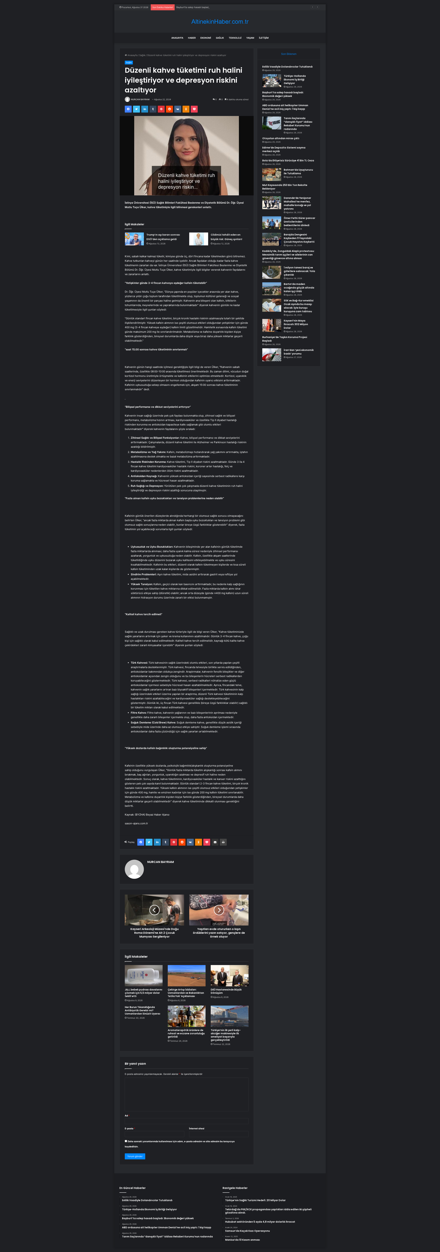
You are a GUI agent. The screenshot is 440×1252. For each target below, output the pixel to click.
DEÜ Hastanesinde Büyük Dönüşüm (226, 991)
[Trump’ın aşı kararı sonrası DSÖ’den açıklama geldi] (134, 238)
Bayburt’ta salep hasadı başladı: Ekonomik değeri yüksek (206, 7)
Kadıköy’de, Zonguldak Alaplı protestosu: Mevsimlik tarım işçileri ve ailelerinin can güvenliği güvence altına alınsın (288, 254)
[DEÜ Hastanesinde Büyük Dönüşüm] (230, 975)
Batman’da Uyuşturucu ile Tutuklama (298, 171)
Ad (127, 1115)
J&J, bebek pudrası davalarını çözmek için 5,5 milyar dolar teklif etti (143, 993)
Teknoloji (235, 37)
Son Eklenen (288, 54)
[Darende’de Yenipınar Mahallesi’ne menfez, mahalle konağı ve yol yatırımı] (271, 202)
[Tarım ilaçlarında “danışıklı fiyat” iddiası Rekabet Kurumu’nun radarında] (271, 123)
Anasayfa (177, 37)
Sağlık (220, 37)
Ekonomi (205, 37)
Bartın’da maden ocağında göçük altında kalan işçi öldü (299, 287)
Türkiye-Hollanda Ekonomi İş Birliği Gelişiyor (295, 79)
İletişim (264, 37)
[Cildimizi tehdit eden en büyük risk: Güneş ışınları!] (198, 238)
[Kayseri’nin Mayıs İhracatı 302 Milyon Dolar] (271, 325)
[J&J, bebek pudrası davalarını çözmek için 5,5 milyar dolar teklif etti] (144, 975)
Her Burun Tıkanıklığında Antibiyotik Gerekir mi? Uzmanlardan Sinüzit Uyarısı (142, 1010)
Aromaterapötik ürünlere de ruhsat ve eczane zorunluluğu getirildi (186, 1033)
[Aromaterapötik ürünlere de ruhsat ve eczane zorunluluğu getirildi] (187, 1016)
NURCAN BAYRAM (140, 99)
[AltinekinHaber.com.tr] (220, 21)
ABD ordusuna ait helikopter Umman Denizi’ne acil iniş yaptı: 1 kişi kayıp (285, 107)
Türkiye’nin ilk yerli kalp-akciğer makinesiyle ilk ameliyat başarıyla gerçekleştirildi (226, 1035)
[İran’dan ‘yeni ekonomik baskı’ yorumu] (271, 354)
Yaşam (250, 37)
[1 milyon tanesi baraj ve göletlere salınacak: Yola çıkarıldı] (271, 272)
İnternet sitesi (196, 1128)
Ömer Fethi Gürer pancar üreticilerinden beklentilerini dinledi (299, 221)
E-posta (130, 1128)
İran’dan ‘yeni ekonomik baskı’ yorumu (299, 351)
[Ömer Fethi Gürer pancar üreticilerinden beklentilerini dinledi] (271, 222)
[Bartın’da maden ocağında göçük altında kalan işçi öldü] (271, 288)
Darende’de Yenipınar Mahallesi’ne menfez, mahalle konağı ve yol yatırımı (297, 203)
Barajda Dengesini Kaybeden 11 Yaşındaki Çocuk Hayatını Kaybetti (299, 238)
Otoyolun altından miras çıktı (280, 138)
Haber (192, 37)
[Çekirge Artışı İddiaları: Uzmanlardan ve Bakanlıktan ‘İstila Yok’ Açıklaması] (187, 975)
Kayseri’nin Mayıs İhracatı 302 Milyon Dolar (296, 324)
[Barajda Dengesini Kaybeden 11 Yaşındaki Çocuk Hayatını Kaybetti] (271, 239)
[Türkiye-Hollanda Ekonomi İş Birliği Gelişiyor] (271, 80)
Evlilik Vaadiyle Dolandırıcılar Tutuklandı (287, 66)
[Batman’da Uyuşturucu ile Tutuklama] (271, 174)
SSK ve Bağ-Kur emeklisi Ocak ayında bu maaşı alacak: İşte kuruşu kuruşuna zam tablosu (299, 306)
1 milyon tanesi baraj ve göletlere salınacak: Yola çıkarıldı (299, 271)
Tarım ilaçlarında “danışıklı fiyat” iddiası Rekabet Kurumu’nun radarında (298, 124)
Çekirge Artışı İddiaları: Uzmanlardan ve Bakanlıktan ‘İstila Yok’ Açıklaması (186, 993)
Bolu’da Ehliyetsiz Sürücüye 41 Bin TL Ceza (288, 160)
